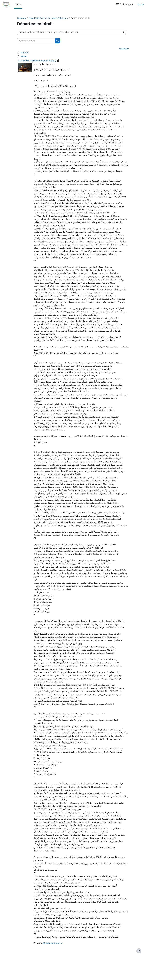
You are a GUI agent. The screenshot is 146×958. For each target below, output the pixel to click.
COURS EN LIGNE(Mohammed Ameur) (37, 60)
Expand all (124, 48)
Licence (24, 52)
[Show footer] (138, 950)
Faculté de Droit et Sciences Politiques (48, 18)
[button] (124, 4)
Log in (141, 4)
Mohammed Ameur (52, 943)
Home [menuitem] (18, 4)
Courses (21, 18)
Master (23, 56)
